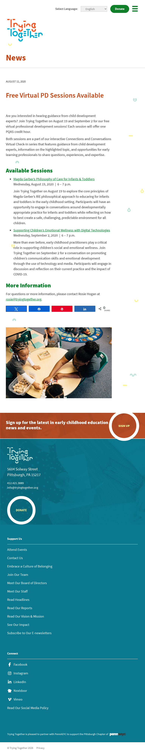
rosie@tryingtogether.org (23, 299)
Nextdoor (20, 690)
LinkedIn (20, 682)
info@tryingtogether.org (22, 487)
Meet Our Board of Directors (27, 583)
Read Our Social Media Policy (27, 708)
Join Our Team (17, 574)
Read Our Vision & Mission (25, 616)
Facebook (20, 664)
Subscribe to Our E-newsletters (29, 633)
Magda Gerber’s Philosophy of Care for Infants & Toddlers (54, 179)
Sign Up (124, 426)
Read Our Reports (19, 608)
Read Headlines (18, 599)
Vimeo (18, 699)
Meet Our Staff (17, 591)
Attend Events (17, 549)
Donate (119, 9)
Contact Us (15, 558)
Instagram (21, 673)
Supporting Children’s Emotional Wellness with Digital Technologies (61, 230)
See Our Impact (18, 624)
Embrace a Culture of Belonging (29, 566)
